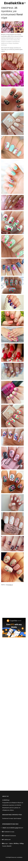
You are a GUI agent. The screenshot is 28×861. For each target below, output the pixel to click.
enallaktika (19, 857)
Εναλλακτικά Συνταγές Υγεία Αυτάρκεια (11, 818)
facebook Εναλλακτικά (10, 835)
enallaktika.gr (5, 800)
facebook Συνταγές (9, 831)
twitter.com (7, 839)
